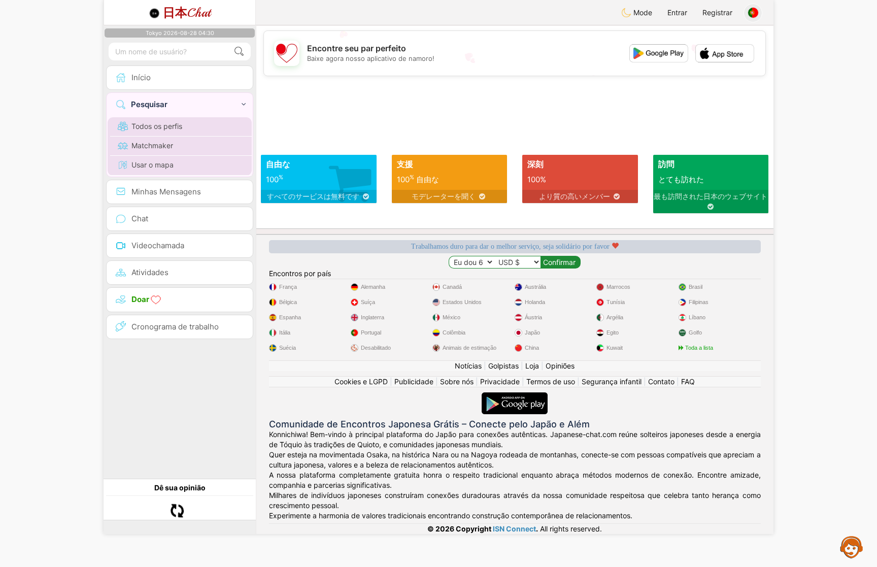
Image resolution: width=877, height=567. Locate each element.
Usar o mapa (152, 164)
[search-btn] (239, 51)
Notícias (468, 365)
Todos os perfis (156, 126)
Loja (532, 365)
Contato (661, 381)
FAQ (688, 381)
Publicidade (413, 381)
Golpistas (503, 365)
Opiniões (560, 365)
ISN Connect (514, 528)
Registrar (717, 12)
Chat (187, 12)
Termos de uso (550, 381)
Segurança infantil (612, 381)
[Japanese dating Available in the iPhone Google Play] (515, 397)
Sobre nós (457, 381)
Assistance (851, 546)
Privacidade (500, 381)
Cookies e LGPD (361, 381)
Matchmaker (152, 145)
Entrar (677, 12)
